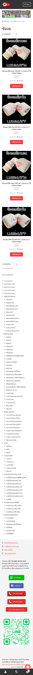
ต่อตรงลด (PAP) (10, 315)
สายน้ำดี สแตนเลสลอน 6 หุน (14, 493)
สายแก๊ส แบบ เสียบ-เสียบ (13, 512)
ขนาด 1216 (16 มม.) (9, 284)
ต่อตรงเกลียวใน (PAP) (12, 321)
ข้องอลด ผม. (9, 349)
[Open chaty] (28, 667)
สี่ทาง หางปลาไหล (11, 440)
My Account (5, 672)
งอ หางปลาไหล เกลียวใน (13, 418)
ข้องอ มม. (9, 343)
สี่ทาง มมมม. (9, 405)
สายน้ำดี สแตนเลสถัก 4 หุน (13, 480)
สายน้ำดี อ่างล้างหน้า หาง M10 (14, 496)
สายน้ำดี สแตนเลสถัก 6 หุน (13, 483)
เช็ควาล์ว (8, 409)
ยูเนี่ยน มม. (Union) (11, 390)
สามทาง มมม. (10, 399)
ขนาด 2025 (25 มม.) (9, 290)
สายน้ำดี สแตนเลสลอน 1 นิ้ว (14, 487)
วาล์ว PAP (9, 459)
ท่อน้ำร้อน (9, 446)
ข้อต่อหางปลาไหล (9, 412)
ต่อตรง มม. (9, 368)
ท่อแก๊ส (8, 452)
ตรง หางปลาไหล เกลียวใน (13, 424)
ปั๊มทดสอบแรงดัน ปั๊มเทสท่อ (13, 524)
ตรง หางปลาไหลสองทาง (13, 427)
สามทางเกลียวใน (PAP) (12, 331)
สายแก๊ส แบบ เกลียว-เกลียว (13, 505)
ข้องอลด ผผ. (9, 346)
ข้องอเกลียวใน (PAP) (12, 309)
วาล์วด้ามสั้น (9, 465)
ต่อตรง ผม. (9, 365)
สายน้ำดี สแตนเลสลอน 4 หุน (14, 490)
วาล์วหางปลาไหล (11, 468)
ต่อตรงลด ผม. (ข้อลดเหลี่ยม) (14, 374)
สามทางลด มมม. (11, 402)
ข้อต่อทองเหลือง (8, 334)
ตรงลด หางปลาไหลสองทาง (14, 430)
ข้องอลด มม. (9, 352)
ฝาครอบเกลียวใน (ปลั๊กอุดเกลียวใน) (16, 387)
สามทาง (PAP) (10, 324)
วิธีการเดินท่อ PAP (10, 553)
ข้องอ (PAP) (9, 299)
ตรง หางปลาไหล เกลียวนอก (14, 421)
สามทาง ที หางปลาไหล (12, 434)
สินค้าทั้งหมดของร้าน (11, 543)
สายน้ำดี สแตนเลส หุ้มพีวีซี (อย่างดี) (16, 477)
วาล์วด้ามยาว (10, 462)
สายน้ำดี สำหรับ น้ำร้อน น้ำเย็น (12, 474)
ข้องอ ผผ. (8, 337)
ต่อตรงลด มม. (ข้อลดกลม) (13, 380)
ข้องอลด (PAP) (10, 302)
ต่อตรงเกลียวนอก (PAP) (12, 318)
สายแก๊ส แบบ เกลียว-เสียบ (13, 508)
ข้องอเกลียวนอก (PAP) (12, 306)
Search (16, 672)
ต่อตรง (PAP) (9, 312)
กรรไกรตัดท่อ (10, 518)
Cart (25, 670)
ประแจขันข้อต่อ (10, 521)
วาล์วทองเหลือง (8, 455)
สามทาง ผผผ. (10, 393)
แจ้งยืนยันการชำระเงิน (11, 546)
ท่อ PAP (6, 443)
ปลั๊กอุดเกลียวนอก (11, 384)
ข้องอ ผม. (8, 340)
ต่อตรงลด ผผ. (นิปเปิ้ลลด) (13, 371)
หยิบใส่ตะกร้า (16, 86)
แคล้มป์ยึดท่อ (9, 533)
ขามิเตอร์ (8, 359)
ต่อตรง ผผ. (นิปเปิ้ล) (11, 362)
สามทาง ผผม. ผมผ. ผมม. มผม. (14, 396)
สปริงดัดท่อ (9, 527)
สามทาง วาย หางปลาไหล (13, 437)
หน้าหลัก (6, 21)
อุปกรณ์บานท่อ (10, 530)
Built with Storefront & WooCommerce (14, 664)
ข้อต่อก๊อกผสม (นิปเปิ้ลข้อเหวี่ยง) (15, 356)
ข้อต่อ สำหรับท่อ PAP (9, 296)
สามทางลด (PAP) (11, 327)
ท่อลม (7, 449)
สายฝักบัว (9, 499)
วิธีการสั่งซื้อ (8, 550)
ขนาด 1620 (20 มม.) (9, 287)
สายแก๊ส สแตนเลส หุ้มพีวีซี (11, 502)
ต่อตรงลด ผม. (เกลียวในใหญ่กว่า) (15, 377)
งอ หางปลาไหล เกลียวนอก (13, 415)
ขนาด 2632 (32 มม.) (9, 293)
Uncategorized (8, 281)
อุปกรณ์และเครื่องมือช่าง (11, 515)
